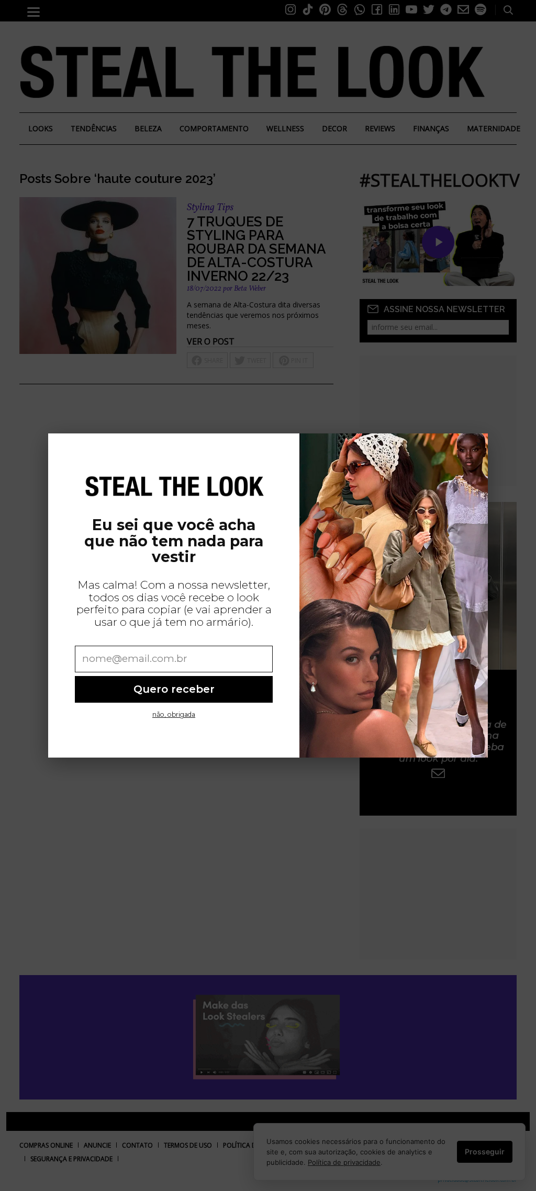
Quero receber (174, 689)
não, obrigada (173, 714)
